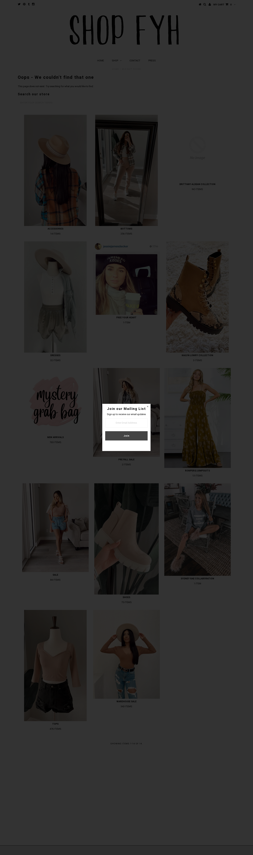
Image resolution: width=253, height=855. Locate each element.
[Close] (147, 407)
